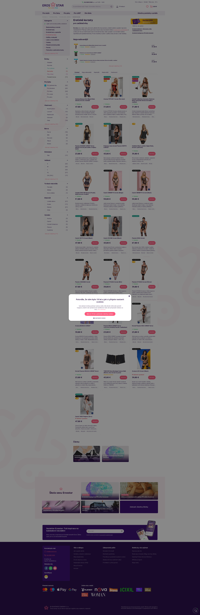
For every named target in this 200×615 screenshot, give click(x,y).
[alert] (100, 307)
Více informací (101, 309)
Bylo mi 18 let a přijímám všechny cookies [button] (100, 314)
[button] (100, 318)
